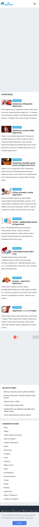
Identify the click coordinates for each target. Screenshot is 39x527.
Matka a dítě (8, 465)
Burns (6, 428)
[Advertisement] (19, 28)
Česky (26, 511)
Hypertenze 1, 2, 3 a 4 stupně (24, 311)
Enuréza (6, 488)
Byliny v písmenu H (10, 495)
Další (36, 337)
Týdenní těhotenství (11, 443)
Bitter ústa (8, 450)
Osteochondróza (10, 476)
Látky (6, 458)
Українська (6, 511)
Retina (6, 484)
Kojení (6, 446)
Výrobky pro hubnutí (11, 499)
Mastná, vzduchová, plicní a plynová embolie (19, 392)
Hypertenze (17, 100)
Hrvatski (35, 511)
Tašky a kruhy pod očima (13, 435)
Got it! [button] (19, 523)
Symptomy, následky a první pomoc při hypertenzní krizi (23, 164)
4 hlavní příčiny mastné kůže (14, 405)
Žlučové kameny (10, 439)
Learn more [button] (29, 518)
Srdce (6, 469)
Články (6, 431)
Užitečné (7, 461)
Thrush (6, 480)
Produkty (7, 454)
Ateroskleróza (9, 473)
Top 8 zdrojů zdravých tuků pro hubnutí (17, 415)
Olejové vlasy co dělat (11, 401)
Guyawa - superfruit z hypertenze (21, 282)
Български (17, 511)
